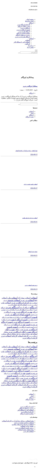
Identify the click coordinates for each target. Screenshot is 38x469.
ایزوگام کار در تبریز (10, 310)
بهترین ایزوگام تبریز (24, 312)
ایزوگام (31, 23)
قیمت (32, 315)
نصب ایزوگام (30, 117)
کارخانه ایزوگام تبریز (23, 24)
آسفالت (31, 38)
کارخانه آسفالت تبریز (9, 336)
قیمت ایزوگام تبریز (21, 322)
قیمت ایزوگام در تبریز (23, 30)
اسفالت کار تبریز (12, 305)
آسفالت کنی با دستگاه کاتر (22, 42)
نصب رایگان (19, 330)
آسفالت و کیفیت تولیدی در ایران (24, 422)
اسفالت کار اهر (22, 305)
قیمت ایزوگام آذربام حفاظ (17, 317)
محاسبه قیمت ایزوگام (23, 33)
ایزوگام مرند (30, 310)
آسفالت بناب (12, 298)
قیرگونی (27, 44)
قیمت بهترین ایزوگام (22, 324)
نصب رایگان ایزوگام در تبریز (20, 332)
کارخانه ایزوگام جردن (30, 338)
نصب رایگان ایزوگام (24, 26)
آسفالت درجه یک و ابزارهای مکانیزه (23, 424)
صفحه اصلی (30, 19)
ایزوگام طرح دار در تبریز (22, 37)
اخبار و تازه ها (29, 21)
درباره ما (31, 45)
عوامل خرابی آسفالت (27, 426)
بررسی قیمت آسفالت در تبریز (24, 428)
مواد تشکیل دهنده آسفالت (26, 429)
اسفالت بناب (6, 303)
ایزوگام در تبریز (25, 28)
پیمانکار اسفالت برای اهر (23, 334)
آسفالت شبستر (13, 300)
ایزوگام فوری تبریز (24, 31)
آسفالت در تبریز (27, 300)
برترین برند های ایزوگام (23, 35)
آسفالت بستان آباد (24, 298)
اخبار (32, 113)
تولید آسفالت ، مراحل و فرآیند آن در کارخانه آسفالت (18, 421)
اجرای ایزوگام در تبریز (20, 303)
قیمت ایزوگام (30, 317)
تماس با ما (30, 47)
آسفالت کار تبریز (28, 431)
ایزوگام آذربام (24, 308)
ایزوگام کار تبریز (21, 310)
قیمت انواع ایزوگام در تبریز (17, 314)
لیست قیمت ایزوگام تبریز (26, 327)
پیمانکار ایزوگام (11, 334)
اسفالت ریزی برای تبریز (32, 304)
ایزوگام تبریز (13, 307)
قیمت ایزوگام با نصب (18, 320)
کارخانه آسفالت (23, 336)
